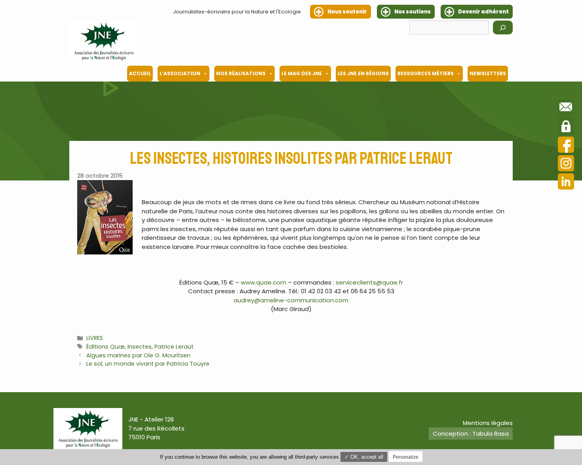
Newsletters (488, 73)
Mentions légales (488, 423)
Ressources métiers (426, 73)
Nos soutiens (412, 11)
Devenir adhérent (483, 11)
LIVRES (94, 338)
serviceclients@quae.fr (369, 282)
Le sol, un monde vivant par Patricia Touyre (147, 364)
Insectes (139, 347)
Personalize (405, 457)
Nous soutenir (347, 11)
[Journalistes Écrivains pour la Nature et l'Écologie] (103, 41)
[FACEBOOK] (566, 146)
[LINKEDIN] (566, 182)
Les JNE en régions (363, 73)
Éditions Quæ (105, 347)
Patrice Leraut (174, 347)
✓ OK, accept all (363, 457)
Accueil (140, 73)
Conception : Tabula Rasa (471, 433)
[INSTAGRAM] (566, 164)
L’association (180, 73)
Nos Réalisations (241, 73)
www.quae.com (263, 282)
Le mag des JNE (301, 73)
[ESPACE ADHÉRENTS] (566, 127)
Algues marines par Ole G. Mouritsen (138, 355)
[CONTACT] (566, 108)
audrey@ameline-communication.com (291, 300)
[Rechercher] (503, 27)
